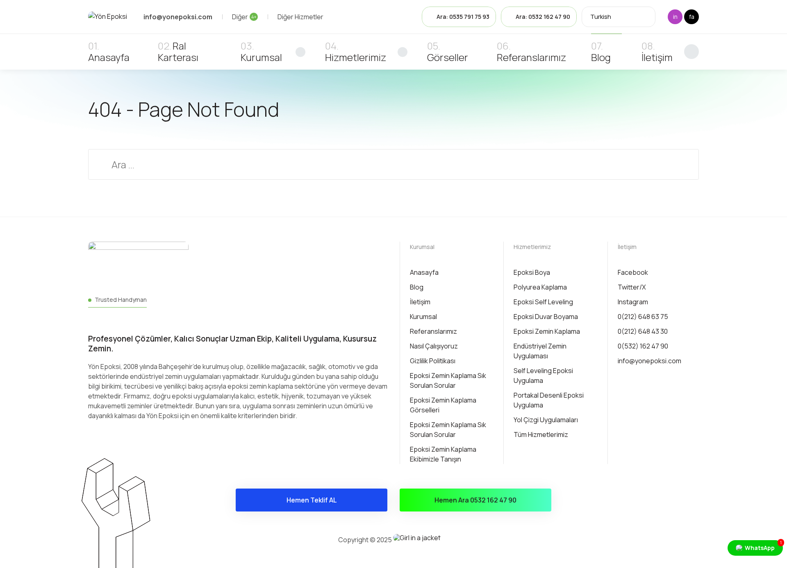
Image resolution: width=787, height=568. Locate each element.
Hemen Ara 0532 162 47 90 (475, 500)
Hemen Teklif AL (312, 500)
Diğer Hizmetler (300, 16)
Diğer (244, 16)
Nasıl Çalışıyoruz (434, 346)
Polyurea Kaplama (540, 287)
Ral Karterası (178, 51)
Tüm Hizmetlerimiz (541, 434)
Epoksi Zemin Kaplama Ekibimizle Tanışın (443, 454)
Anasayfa (109, 57)
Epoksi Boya (532, 272)
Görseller (447, 57)
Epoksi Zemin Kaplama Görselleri (443, 405)
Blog (601, 57)
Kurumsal (261, 57)
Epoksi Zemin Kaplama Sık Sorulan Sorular (448, 380)
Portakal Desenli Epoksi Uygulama (549, 400)
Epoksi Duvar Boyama (546, 316)
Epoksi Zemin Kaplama (547, 331)
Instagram (633, 301)
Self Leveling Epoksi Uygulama (543, 375)
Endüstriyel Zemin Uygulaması (540, 351)
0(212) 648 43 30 (643, 331)
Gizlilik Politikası (432, 360)
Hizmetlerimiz (355, 57)
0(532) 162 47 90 (643, 346)
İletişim (657, 57)
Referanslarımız (531, 57)
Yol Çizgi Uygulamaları (546, 419)
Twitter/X (632, 287)
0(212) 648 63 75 (643, 316)
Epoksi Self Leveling (543, 301)
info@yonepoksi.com (649, 360)
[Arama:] (393, 165)
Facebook (633, 272)
